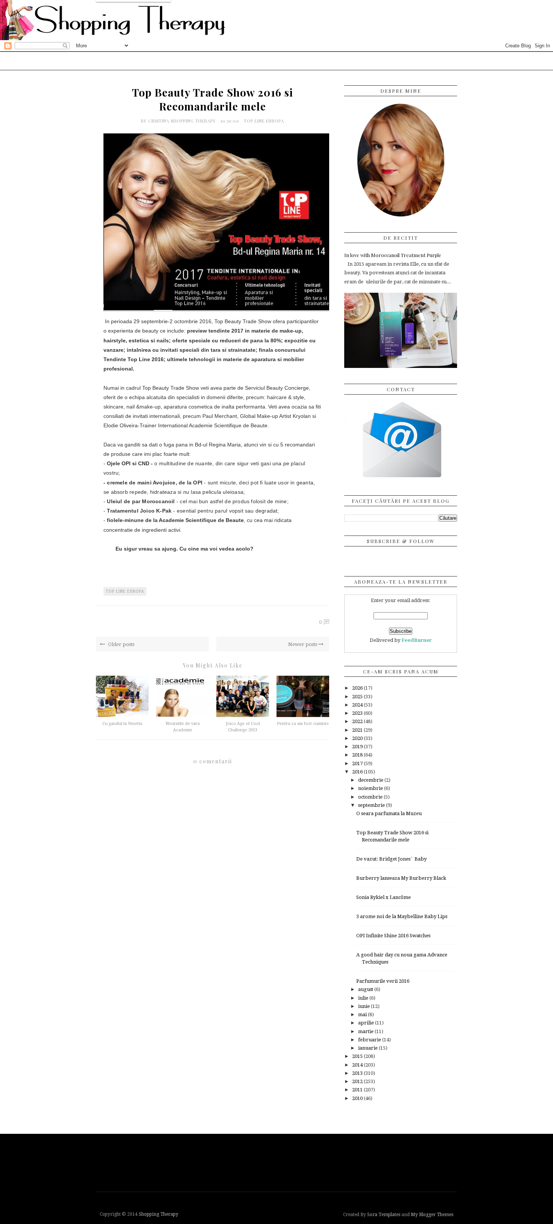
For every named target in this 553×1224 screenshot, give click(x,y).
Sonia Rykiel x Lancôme (383, 897)
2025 (358, 696)
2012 (358, 1081)
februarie (370, 1039)
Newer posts (303, 644)
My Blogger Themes (432, 1214)
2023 (358, 713)
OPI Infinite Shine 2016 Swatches (393, 935)
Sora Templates (383, 1214)
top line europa (264, 121)
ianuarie (368, 1048)
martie (366, 1031)
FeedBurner (416, 640)
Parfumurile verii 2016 (382, 981)
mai (363, 1014)
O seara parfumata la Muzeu (389, 813)
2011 (358, 1089)
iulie (363, 998)
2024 (358, 705)
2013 (358, 1073)
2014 (358, 1065)
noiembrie (371, 788)
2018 (358, 755)
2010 (358, 1098)
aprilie (366, 1023)
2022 (358, 721)
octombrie (371, 797)
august (366, 989)
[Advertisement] (278, 1162)
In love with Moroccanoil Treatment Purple (392, 255)
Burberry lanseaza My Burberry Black (401, 878)
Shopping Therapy (158, 1214)
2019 (358, 746)
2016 (358, 772)
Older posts (120, 644)
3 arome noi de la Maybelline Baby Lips (401, 916)
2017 (358, 763)
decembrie (371, 780)
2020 (358, 738)
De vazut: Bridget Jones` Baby (391, 859)
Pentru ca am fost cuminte (303, 723)
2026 (358, 688)
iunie (364, 1006)
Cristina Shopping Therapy (182, 121)
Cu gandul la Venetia (122, 723)
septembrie (372, 805)
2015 (358, 1056)
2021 (358, 730)
